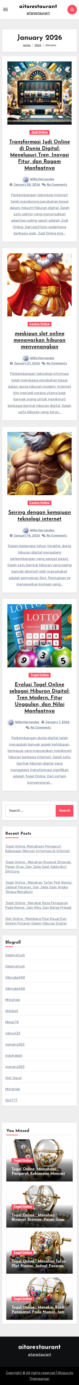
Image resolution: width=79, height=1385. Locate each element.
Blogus (63, 1373)
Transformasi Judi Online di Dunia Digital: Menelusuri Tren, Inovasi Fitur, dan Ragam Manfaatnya (39, 155)
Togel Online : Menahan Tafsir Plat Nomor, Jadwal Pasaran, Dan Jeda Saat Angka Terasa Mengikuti (38, 887)
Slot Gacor (13, 1078)
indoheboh (14, 1056)
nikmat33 (12, 1033)
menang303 (15, 1044)
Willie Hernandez (42, 179)
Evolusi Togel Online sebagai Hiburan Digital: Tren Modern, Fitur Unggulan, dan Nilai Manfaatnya (39, 698)
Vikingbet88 (15, 978)
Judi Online (39, 132)
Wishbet (11, 1011)
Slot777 (11, 1100)
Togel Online (39, 675)
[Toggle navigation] (5, 9)
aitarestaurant (38, 6)
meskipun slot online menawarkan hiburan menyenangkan (39, 340)
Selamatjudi (15, 955)
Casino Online (39, 324)
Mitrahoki (12, 1000)
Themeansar (39, 1379)
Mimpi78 (12, 1022)
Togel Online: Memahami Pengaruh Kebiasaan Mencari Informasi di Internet (38, 1173)
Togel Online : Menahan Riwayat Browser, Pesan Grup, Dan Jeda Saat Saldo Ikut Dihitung (38, 866)
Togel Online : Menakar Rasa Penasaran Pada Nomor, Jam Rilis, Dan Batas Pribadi (38, 1312)
